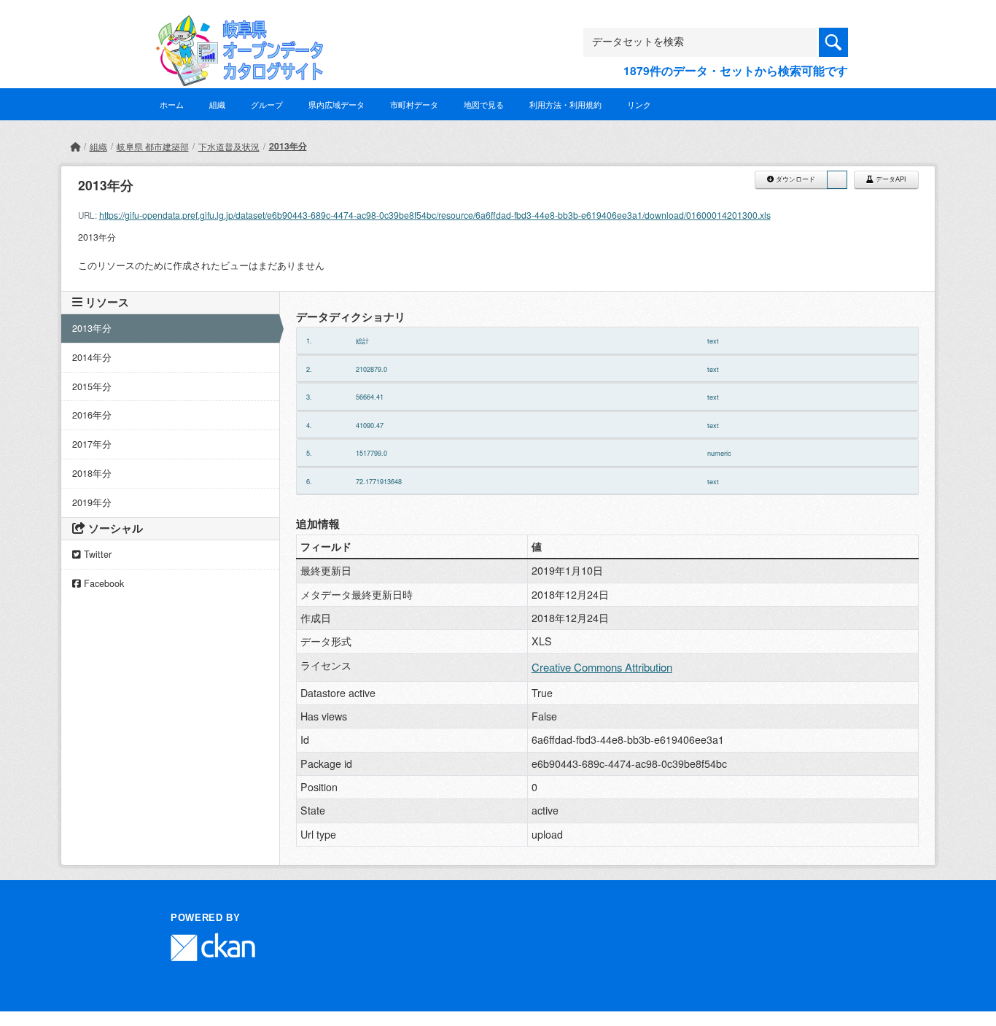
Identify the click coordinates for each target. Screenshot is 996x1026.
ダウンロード (794, 179)
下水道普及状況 (229, 146)
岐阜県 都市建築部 (153, 146)
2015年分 (92, 386)
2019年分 (92, 502)
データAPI (890, 179)
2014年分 (92, 357)
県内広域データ (336, 104)
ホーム (172, 104)
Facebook (102, 583)
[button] (837, 180)
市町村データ (414, 104)
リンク (639, 104)
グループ (267, 104)
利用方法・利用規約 (565, 104)
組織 (217, 104)
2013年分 (288, 145)
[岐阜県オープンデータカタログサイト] (235, 26)
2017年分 (92, 444)
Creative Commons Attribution (602, 667)
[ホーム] (75, 146)
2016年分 (92, 414)
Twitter (96, 554)
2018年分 (92, 473)
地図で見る (484, 104)
